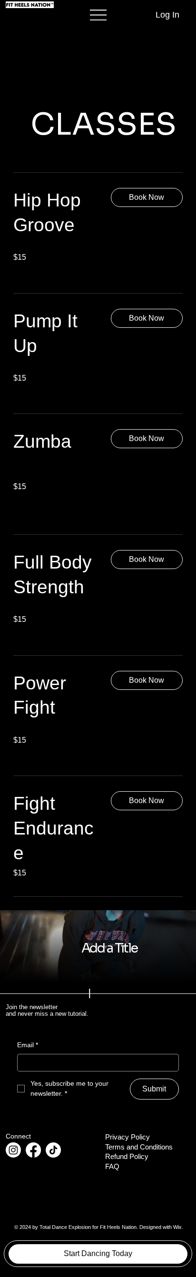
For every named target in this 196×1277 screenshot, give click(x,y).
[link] (54, 212)
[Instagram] (13, 1150)
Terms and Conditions (139, 1147)
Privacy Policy (127, 1137)
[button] (147, 197)
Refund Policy (126, 1156)
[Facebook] (33, 1150)
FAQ (112, 1166)
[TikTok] (53, 1150)
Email (27, 1045)
